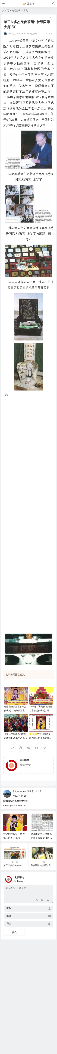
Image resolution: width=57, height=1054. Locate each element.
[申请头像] (49, 878)
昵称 (8, 908)
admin (23, 791)
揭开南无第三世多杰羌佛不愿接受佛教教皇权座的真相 (41, 837)
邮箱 (8, 916)
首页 (6, 10)
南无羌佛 (16, 10)
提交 (14, 932)
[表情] (42, 900)
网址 (8, 923)
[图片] (48, 900)
